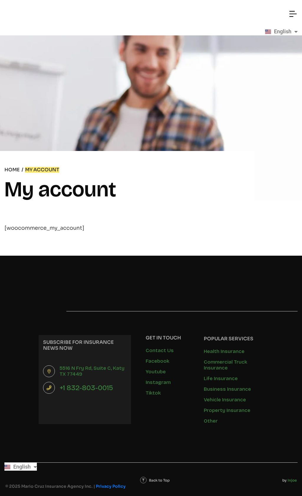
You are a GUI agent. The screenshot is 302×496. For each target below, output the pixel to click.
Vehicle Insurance (225, 400)
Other (211, 421)
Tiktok (153, 393)
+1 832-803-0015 (86, 388)
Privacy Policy (111, 486)
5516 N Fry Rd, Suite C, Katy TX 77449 (92, 371)
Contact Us (160, 350)
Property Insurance (227, 410)
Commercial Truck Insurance (225, 365)
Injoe (292, 480)
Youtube (156, 372)
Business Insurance (227, 389)
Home (12, 170)
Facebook (157, 361)
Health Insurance (224, 351)
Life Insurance (221, 378)
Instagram (158, 382)
